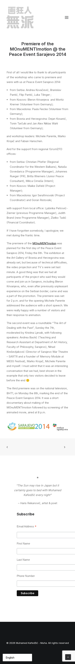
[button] (66, 17)
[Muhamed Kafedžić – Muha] (20, 17)
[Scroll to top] (68, 657)
